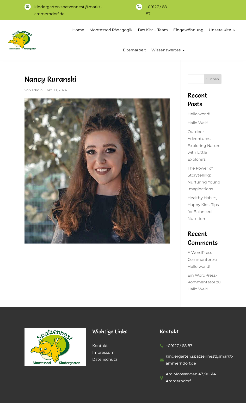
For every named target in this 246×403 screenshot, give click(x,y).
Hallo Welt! (198, 123)
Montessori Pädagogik (111, 30)
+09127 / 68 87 (179, 345)
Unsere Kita (220, 30)
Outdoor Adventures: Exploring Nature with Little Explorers (204, 145)
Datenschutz (104, 359)
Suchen (212, 79)
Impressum (103, 352)
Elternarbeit (134, 50)
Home (78, 30)
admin (37, 90)
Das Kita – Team (153, 30)
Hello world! (199, 114)
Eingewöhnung (188, 30)
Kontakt (100, 345)
